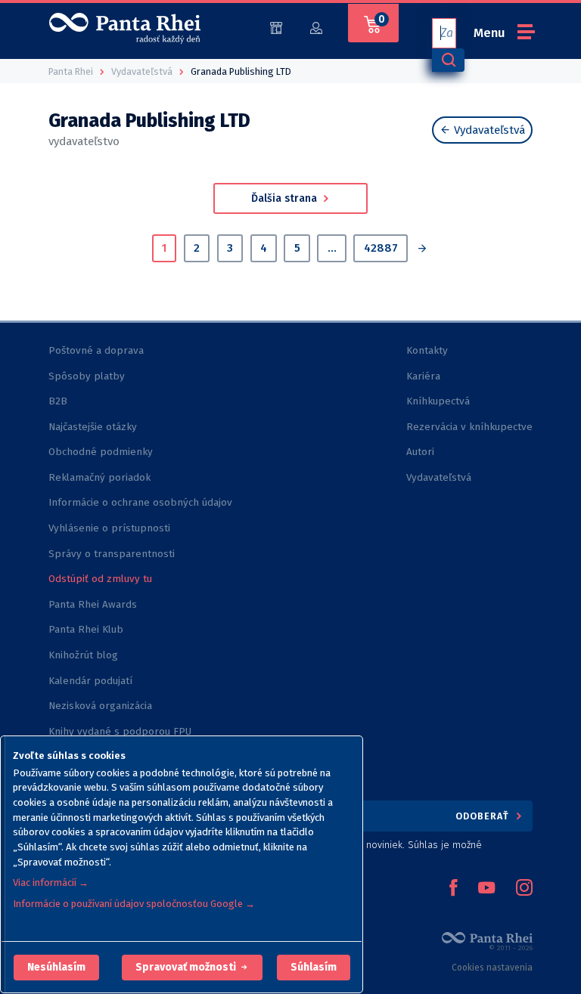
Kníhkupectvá (438, 401)
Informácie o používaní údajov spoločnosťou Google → (134, 903)
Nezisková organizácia (100, 705)
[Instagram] (524, 889)
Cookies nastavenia (492, 967)
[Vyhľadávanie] (448, 60)
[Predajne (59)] (276, 26)
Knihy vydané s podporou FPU (119, 731)
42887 (381, 248)
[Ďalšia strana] (422, 250)
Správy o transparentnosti (113, 553)
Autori (420, 451)
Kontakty (427, 350)
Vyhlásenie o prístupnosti (109, 528)
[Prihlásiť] (316, 26)
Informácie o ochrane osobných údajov (140, 502)
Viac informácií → (51, 882)
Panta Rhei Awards (92, 604)
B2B (57, 401)
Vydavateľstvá (488, 130)
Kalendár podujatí (90, 680)
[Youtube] (486, 889)
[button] (56, 967)
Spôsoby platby (86, 376)
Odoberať (483, 816)
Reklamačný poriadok (99, 477)
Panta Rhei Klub (85, 629)
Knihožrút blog (83, 655)
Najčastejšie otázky (92, 426)
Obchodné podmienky (100, 451)
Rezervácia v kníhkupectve (469, 426)
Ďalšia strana (285, 198)
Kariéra (423, 376)
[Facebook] (453, 889)
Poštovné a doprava (96, 350)
